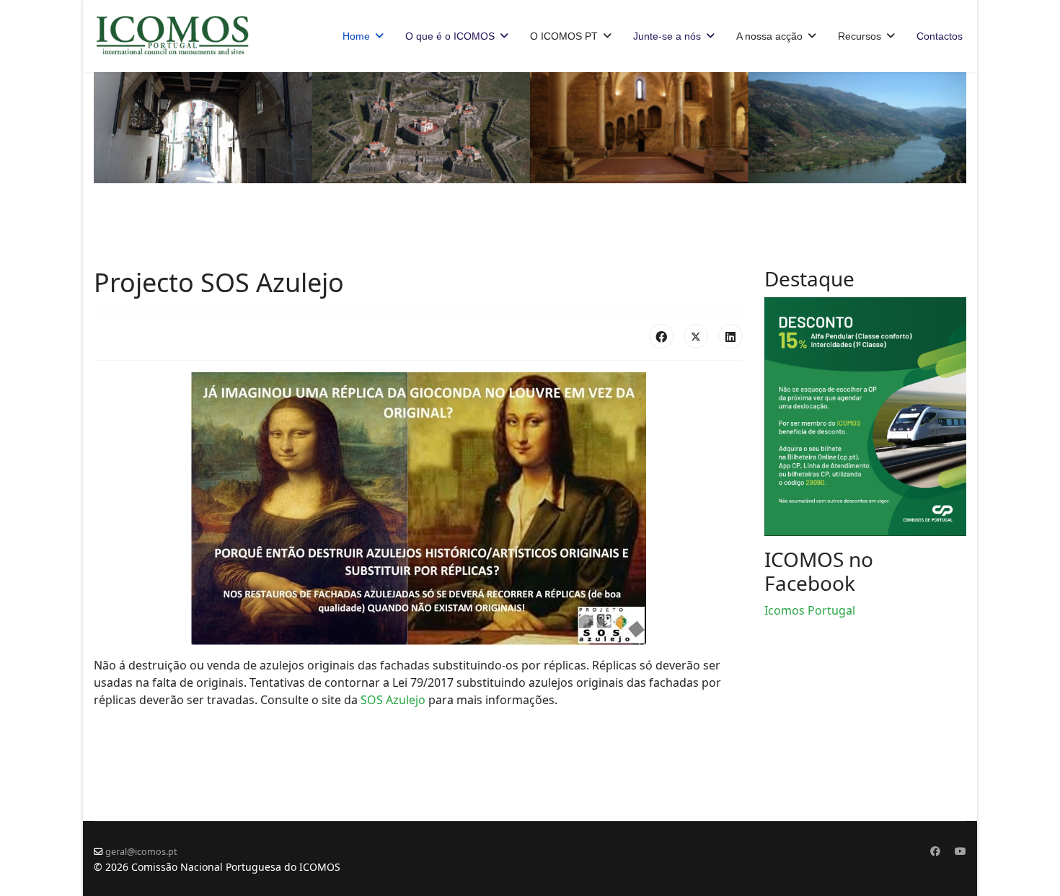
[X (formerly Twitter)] (696, 336)
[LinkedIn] (730, 336)
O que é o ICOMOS (450, 36)
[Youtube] (960, 851)
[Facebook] (661, 336)
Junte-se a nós (667, 36)
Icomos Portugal (809, 610)
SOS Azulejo (393, 700)
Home (356, 36)
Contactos (940, 36)
